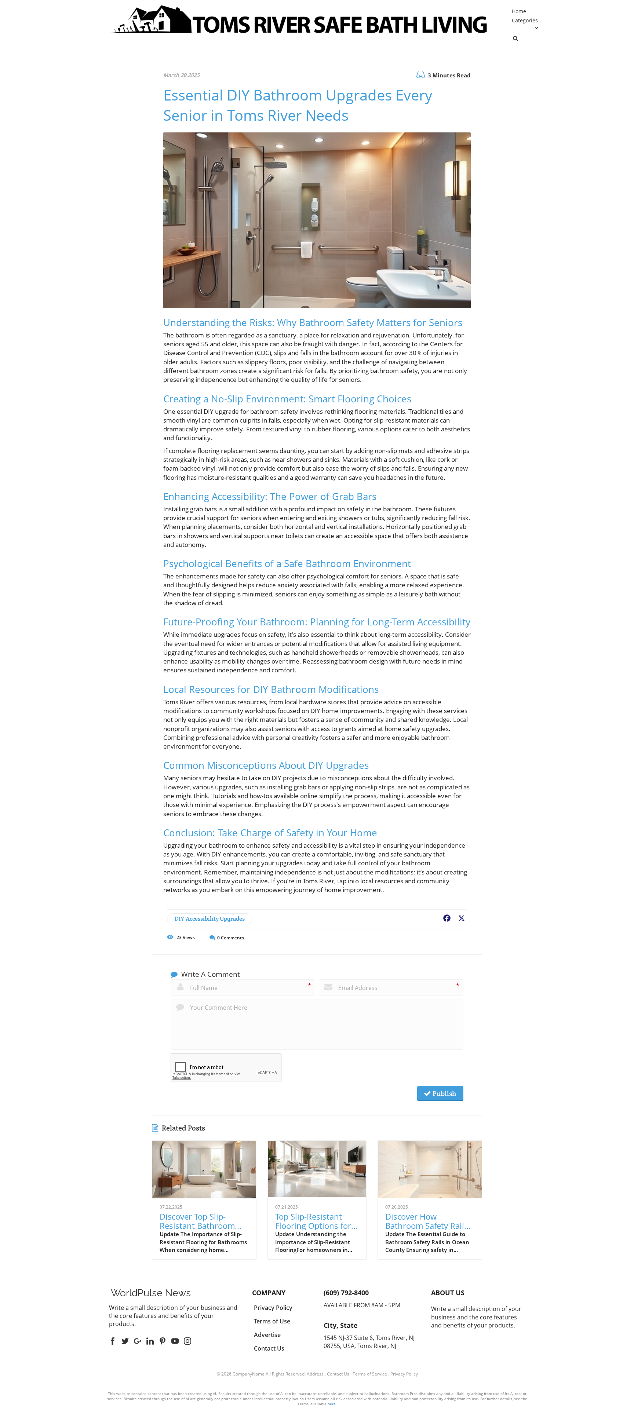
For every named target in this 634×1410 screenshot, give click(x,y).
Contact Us (338, 1374)
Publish (443, 1093)
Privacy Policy (404, 1374)
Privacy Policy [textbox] (273, 1308)
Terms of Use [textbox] (272, 1321)
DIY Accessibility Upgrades (210, 919)
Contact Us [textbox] (269, 1348)
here (332, 1403)
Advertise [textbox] (267, 1335)
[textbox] (151, 1293)
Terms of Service (370, 1374)
